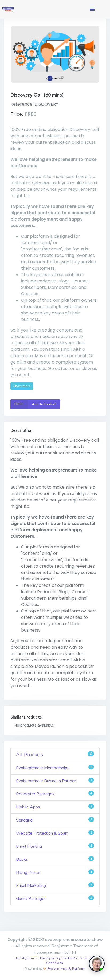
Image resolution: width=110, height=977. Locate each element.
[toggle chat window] (97, 964)
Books (54, 859)
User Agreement (26, 958)
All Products (54, 754)
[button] (92, 9)
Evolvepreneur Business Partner (54, 781)
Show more (21, 386)
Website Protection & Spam (54, 833)
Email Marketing (54, 885)
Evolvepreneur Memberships (54, 768)
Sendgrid (54, 820)
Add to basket (35, 404)
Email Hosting (54, 846)
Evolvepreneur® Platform (65, 969)
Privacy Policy (50, 958)
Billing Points (54, 872)
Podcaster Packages (54, 794)
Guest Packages (54, 899)
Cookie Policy (72, 958)
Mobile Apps (54, 807)
